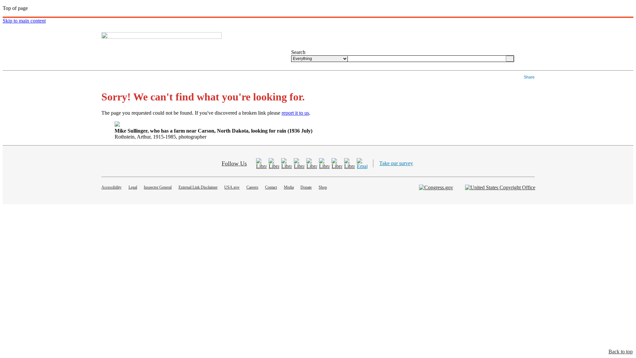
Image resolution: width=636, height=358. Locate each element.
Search (298, 52)
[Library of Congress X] (274, 163)
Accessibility (111, 187)
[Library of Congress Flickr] (311, 163)
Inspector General (158, 187)
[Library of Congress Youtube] (286, 163)
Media (289, 187)
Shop (323, 187)
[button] (621, 352)
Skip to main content (24, 21)
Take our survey (396, 163)
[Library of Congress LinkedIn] (349, 163)
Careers (252, 187)
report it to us (295, 113)
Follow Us (234, 163)
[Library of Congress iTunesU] (337, 163)
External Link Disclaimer (198, 187)
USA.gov (231, 187)
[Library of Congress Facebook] (261, 163)
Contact (271, 187)
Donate (306, 187)
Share (529, 77)
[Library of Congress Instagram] (324, 163)
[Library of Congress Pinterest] (299, 163)
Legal (133, 187)
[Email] (362, 163)
